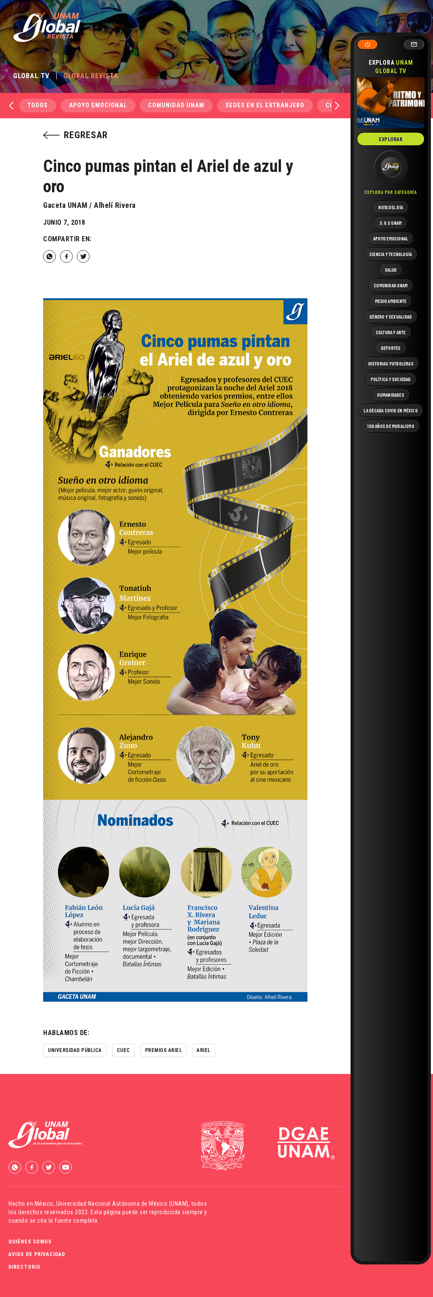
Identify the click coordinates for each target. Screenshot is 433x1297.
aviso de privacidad (36, 1254)
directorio (24, 1267)
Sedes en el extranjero (264, 105)
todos (37, 105)
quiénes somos (30, 1242)
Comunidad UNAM (176, 105)
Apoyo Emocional (98, 105)
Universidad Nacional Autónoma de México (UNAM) (122, 1203)
